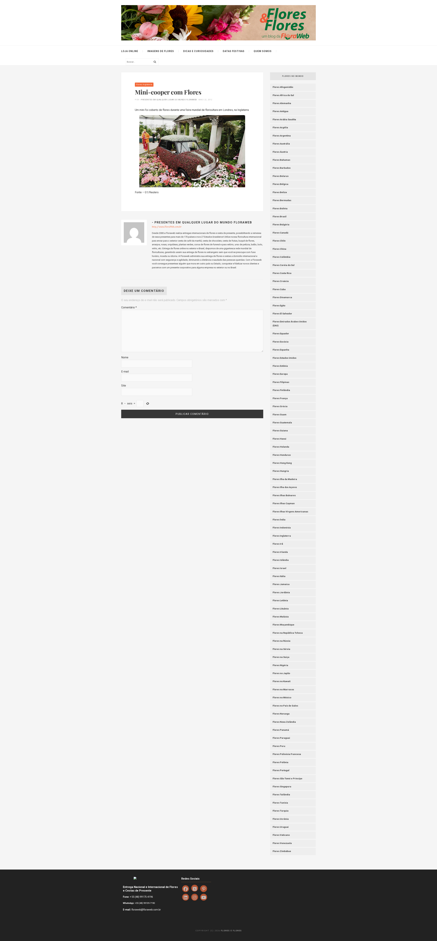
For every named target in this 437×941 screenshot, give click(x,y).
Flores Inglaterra (144, 84)
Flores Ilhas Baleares (284, 495)
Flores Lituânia (281, 608)
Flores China (279, 249)
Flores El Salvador (282, 313)
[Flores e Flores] (218, 22)
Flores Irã (278, 544)
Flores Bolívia (280, 208)
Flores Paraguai (281, 738)
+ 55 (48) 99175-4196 (141, 896)
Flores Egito (279, 305)
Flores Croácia (281, 281)
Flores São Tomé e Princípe (287, 778)
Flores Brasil (279, 216)
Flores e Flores (231, 931)
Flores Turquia (280, 810)
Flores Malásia (281, 616)
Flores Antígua (280, 111)
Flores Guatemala (282, 422)
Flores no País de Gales (285, 705)
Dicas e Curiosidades (198, 51)
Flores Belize (280, 192)
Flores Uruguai (281, 827)
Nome (124, 357)
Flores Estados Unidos (284, 358)
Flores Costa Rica (282, 273)
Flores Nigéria (280, 665)
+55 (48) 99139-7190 (144, 903)
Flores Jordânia (281, 592)
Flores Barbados (282, 168)
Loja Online (129, 51)
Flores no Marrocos (283, 689)
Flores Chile (279, 240)
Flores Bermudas (282, 200)
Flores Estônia (280, 366)
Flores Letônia (280, 600)
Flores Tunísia (280, 802)
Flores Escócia (280, 341)
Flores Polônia (280, 762)
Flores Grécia (280, 406)
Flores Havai (279, 438)
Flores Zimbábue (282, 851)
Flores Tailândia (281, 794)
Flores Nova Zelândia (284, 722)
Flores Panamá (281, 730)
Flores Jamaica (281, 584)
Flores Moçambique (283, 624)
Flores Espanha (281, 349)
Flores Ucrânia (281, 819)
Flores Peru (279, 746)
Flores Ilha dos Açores (285, 487)
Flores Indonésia (282, 527)
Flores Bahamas (281, 160)
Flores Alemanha (282, 103)
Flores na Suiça (281, 657)
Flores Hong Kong (282, 463)
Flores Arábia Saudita (284, 119)
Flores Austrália (281, 143)
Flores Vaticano (281, 835)
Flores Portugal (281, 770)
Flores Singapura (282, 786)
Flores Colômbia (281, 257)
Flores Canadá (280, 232)
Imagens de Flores (160, 51)
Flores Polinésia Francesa (287, 754)
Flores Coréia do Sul (283, 265)
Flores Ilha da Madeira (285, 479)
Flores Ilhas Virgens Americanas (290, 511)
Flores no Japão (281, 673)
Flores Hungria (281, 471)
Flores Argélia (280, 127)
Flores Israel (279, 568)
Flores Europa (280, 374)
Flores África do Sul (283, 95)
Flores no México (282, 697)
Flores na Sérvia (281, 649)
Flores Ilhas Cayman (284, 503)
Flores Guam (279, 414)
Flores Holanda (281, 447)
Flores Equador (281, 333)
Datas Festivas (233, 51)
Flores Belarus (280, 176)
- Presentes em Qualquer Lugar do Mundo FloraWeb (168, 100)
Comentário (129, 307)
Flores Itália (279, 576)
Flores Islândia (281, 560)
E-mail (125, 371)
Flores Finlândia (281, 390)
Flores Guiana (280, 430)
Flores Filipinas (281, 382)
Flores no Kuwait (281, 681)
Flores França (280, 398)
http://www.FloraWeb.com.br (166, 226)
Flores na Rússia (281, 641)
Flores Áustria (280, 152)
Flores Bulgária (281, 224)
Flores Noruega (281, 713)
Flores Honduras (282, 455)
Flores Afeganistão (283, 87)
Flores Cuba (279, 289)
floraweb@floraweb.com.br (146, 909)
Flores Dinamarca (282, 297)
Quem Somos (263, 51)
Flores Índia (279, 519)
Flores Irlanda (280, 552)
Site (123, 385)
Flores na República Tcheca (288, 633)
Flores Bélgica (280, 184)
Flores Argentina (282, 135)
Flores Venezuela (282, 843)
